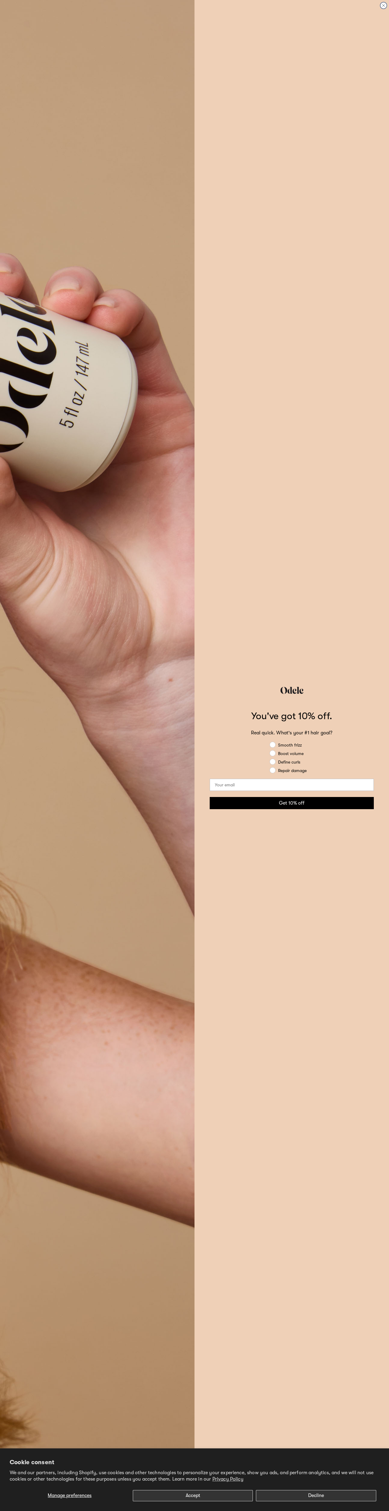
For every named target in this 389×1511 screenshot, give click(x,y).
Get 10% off (292, 803)
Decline (316, 1495)
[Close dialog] (383, 5)
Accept (193, 1495)
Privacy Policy (227, 1479)
